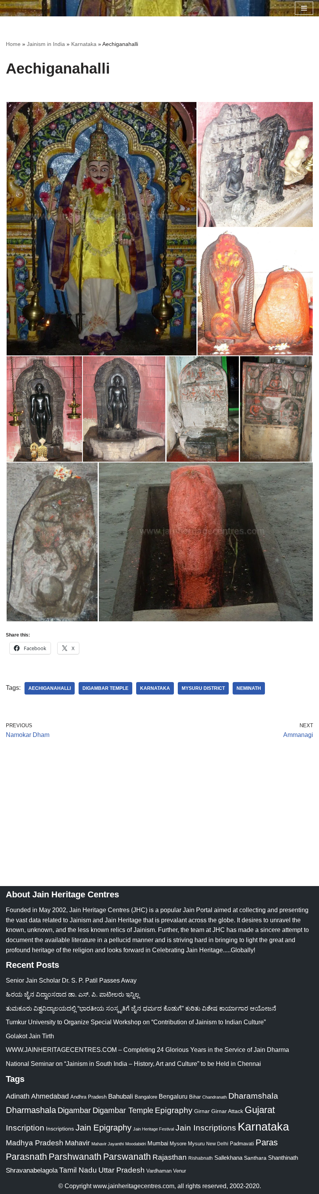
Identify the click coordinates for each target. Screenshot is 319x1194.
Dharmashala (31, 1110)
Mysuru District (203, 688)
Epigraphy (174, 1110)
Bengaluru (173, 1096)
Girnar (202, 1111)
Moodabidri (135, 1143)
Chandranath (214, 1097)
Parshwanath (75, 1157)
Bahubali (120, 1096)
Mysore (178, 1144)
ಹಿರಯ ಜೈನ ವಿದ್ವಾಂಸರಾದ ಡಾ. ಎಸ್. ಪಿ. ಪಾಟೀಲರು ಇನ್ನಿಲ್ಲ (72, 994)
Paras (267, 1142)
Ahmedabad (50, 1096)
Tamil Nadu (78, 1170)
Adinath (18, 1096)
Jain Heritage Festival (153, 1129)
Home (13, 44)
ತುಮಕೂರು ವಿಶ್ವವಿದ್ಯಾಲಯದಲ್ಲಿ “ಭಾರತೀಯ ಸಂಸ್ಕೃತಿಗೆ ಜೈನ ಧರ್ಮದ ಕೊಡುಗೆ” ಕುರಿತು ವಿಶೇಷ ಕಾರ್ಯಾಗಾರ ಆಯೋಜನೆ (141, 1008)
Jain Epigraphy (103, 1127)
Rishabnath (200, 1158)
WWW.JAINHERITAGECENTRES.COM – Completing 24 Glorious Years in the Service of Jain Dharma (147, 1049)
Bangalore (146, 1097)
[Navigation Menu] (304, 8)
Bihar (195, 1097)
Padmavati (242, 1144)
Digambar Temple (105, 688)
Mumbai (157, 1143)
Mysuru (196, 1144)
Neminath (249, 688)
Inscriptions (60, 1128)
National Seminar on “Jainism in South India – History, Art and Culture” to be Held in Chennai (133, 1063)
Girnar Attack (227, 1111)
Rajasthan (169, 1157)
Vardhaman (159, 1171)
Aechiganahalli (49, 688)
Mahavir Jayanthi (107, 1143)
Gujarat (260, 1109)
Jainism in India (46, 44)
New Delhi (217, 1144)
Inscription (25, 1127)
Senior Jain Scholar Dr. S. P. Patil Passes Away (71, 980)
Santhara (255, 1158)
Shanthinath (283, 1158)
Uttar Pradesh (121, 1170)
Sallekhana (228, 1157)
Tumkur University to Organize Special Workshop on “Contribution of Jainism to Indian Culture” (136, 1022)
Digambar (74, 1110)
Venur (179, 1171)
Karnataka (83, 44)
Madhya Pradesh (34, 1143)
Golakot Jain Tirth (30, 1036)
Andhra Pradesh (88, 1097)
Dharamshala (253, 1095)
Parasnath (26, 1157)
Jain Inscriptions (205, 1127)
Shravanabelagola (32, 1170)
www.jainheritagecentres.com (133, 1186)
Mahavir (77, 1143)
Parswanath (127, 1157)
